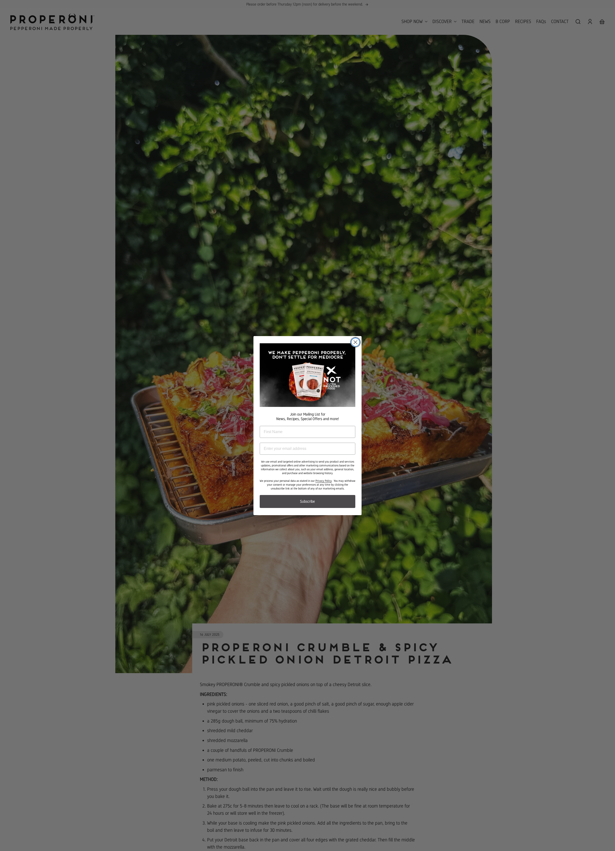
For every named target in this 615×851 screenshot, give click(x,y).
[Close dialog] (355, 342)
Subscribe (307, 501)
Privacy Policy (323, 480)
